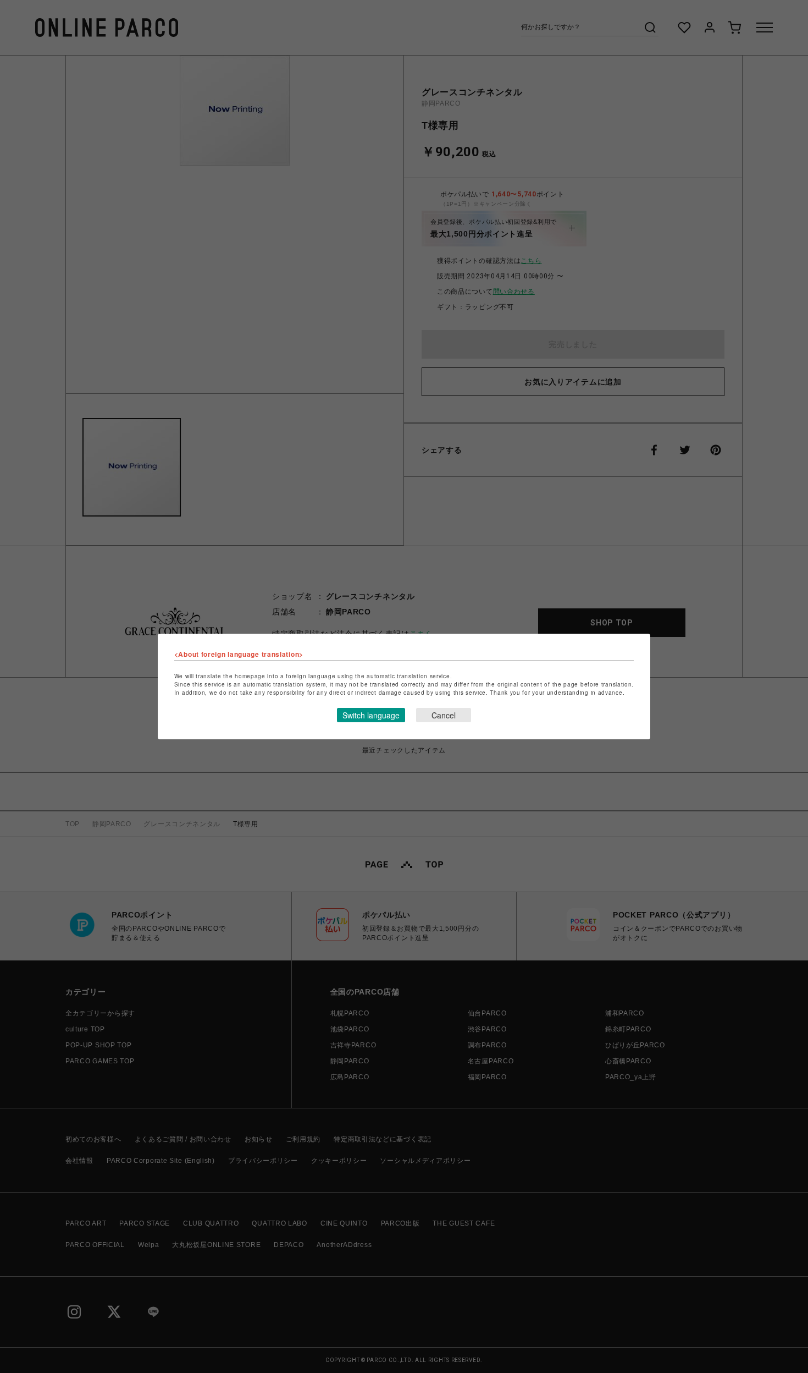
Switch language (371, 715)
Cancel (443, 715)
